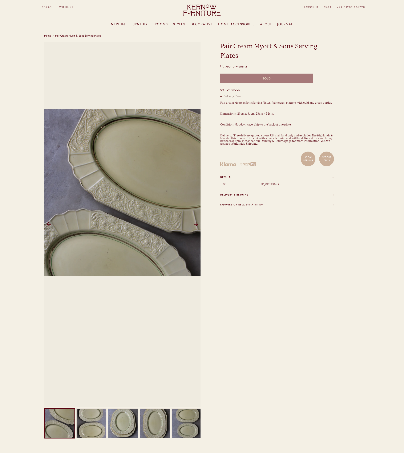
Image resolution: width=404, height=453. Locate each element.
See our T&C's (326, 159)
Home (47, 36)
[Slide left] (48, 224)
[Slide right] (196, 224)
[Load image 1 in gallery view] (60, 423)
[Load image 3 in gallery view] (123, 423)
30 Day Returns (308, 159)
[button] (47, 7)
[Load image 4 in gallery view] (155, 423)
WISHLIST (66, 7)
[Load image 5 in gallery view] (186, 423)
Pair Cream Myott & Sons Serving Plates (78, 36)
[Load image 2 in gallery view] (91, 423)
